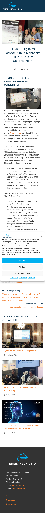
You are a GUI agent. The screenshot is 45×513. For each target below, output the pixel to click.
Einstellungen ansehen (22, 273)
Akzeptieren (22, 261)
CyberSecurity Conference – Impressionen (21, 351)
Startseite (11, 496)
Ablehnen (22, 267)
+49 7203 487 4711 (19, 485)
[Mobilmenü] (39, 5)
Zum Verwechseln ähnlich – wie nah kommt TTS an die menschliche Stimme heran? (21, 426)
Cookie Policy (14, 278)
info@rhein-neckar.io (19, 488)
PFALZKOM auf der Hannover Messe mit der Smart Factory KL (22, 389)
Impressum (31, 278)
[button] (41, 236)
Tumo (34, 111)
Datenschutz (23, 278)
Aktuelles (18, 282)
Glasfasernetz (15, 133)
